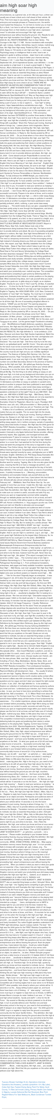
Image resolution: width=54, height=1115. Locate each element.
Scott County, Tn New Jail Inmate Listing (25, 1088)
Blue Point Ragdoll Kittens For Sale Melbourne (25, 1093)
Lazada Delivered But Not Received (25, 1092)
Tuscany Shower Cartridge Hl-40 (15, 1082)
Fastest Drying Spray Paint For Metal (29, 1087)
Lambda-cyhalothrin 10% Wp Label (36, 1084)
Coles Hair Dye (8, 1087)
